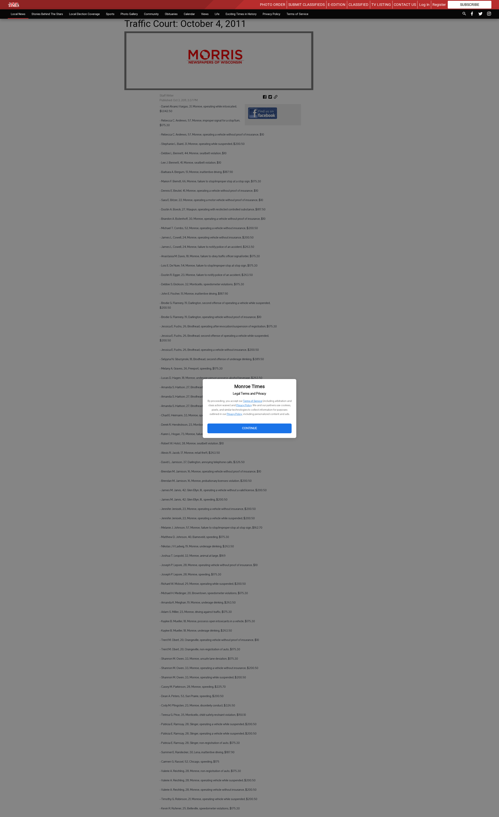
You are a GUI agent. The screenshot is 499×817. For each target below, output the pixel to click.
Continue (249, 428)
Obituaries (171, 14)
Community (151, 14)
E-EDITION (336, 4)
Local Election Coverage (84, 14)
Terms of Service (252, 401)
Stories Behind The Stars (47, 14)
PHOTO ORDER (272, 4)
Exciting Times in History (241, 14)
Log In (424, 4)
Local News (18, 14)
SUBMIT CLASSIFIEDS (306, 4)
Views (205, 14)
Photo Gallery (129, 14)
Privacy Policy (243, 405)
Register (439, 4)
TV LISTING (381, 4)
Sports (110, 14)
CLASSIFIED (358, 4)
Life (217, 14)
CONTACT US (405, 4)
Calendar (189, 14)
